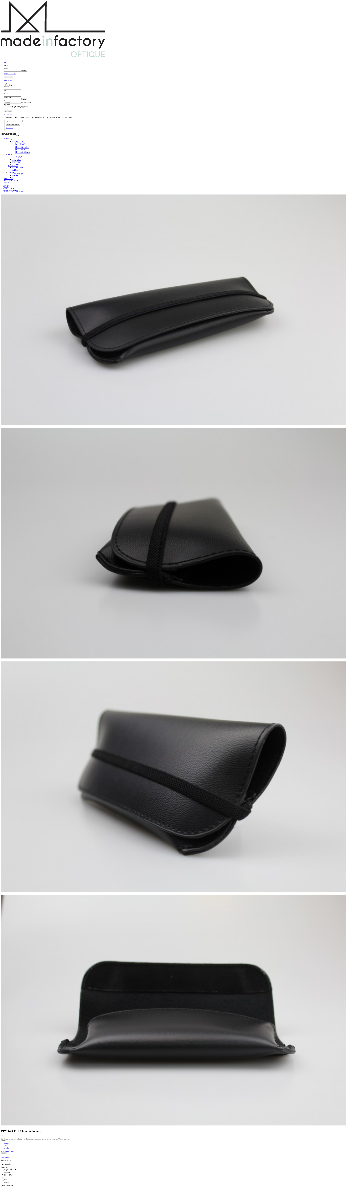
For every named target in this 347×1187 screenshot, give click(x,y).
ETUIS (10, 140)
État (2, 1185)
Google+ (6, 1147)
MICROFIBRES (16, 170)
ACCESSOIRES (13, 166)
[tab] (173, 1157)
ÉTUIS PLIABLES (21, 146)
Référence (4, 1160)
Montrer (24, 70)
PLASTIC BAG (16, 162)
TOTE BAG (15, 164)
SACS (10, 154)
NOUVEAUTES (20, 143)
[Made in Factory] (54, 60)
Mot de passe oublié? (10, 74)
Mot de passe (8, 69)
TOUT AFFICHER (17, 141)
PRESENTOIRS (16, 175)
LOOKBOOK (8, 179)
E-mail (6, 65)
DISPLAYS (11, 172)
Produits (6, 138)
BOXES (14, 169)
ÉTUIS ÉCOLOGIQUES (22, 153)
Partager (6, 1143)
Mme (11, 85)
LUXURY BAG (16, 161)
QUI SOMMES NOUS (11, 180)
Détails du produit (5, 1157)
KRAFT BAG (16, 159)
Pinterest (6, 1148)
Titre (5, 83)
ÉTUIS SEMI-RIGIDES (22, 148)
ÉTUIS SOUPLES (20, 151)
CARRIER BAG (17, 157)
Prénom (6, 87)
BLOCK (14, 177)
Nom (5, 90)
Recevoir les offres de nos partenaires (18, 106)
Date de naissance (9, 101)
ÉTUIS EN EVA (20, 149)
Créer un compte (9, 80)
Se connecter (8, 77)
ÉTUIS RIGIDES (20, 144)
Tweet (6, 1145)
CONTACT (7, 182)
